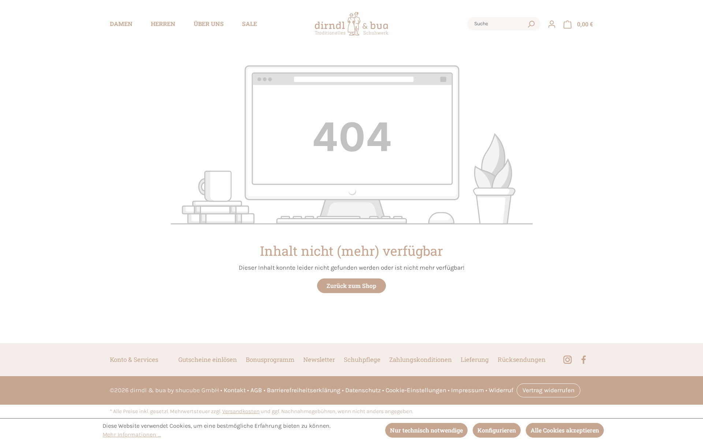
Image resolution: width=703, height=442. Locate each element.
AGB (256, 390)
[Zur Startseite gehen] (351, 24)
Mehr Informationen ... (132, 434)
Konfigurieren (496, 430)
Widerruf (501, 390)
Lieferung (475, 359)
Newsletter (319, 359)
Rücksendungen (522, 359)
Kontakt (235, 390)
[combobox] (497, 23)
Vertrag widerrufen (548, 390)
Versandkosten (241, 411)
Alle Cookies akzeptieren (565, 430)
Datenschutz (363, 390)
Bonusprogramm (270, 359)
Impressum (467, 390)
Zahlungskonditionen (420, 359)
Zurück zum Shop (351, 285)
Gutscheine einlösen (207, 359)
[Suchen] (530, 23)
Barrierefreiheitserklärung (304, 390)
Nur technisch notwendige (426, 430)
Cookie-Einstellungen (416, 390)
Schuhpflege (362, 359)
